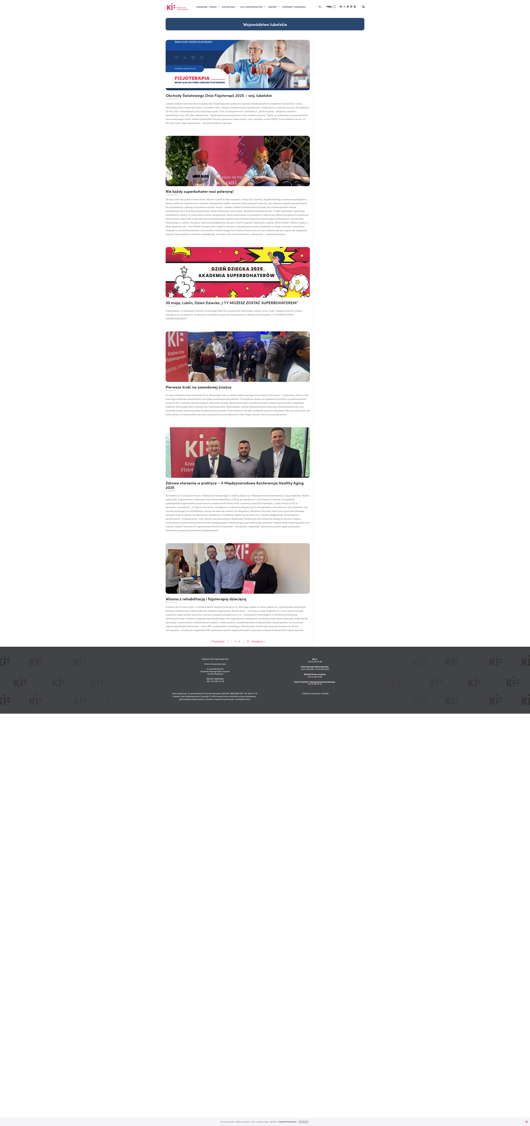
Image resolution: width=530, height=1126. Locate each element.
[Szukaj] (363, 6)
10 (248, 641)
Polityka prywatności (311, 693)
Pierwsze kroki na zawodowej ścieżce (198, 387)
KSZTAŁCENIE (228, 7)
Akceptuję (303, 1122)
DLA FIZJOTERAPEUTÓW (251, 7)
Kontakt (325, 693)
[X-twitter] (344, 7)
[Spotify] (355, 7)
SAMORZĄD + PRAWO (207, 7)
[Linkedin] (351, 7)
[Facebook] (341, 7)
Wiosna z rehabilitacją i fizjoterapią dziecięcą (206, 598)
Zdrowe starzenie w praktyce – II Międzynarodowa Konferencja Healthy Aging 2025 (235, 485)
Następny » (258, 641)
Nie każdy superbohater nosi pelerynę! (200, 191)
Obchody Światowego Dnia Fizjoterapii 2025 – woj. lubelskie (219, 95)
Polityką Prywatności (287, 1122)
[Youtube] (348, 7)
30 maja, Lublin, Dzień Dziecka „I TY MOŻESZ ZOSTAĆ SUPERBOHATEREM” (232, 302)
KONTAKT (272, 7)
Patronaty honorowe (294, 7)
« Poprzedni (217, 641)
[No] (526, 1121)
